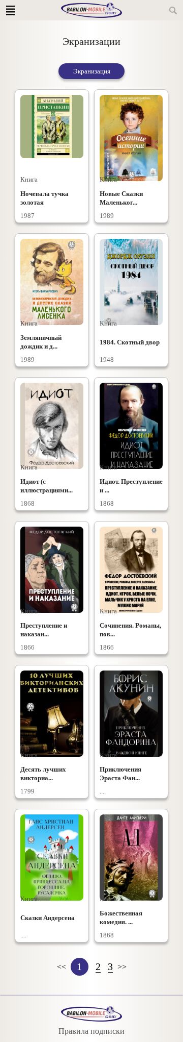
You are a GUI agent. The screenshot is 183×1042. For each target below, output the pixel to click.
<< (61, 966)
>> (122, 966)
